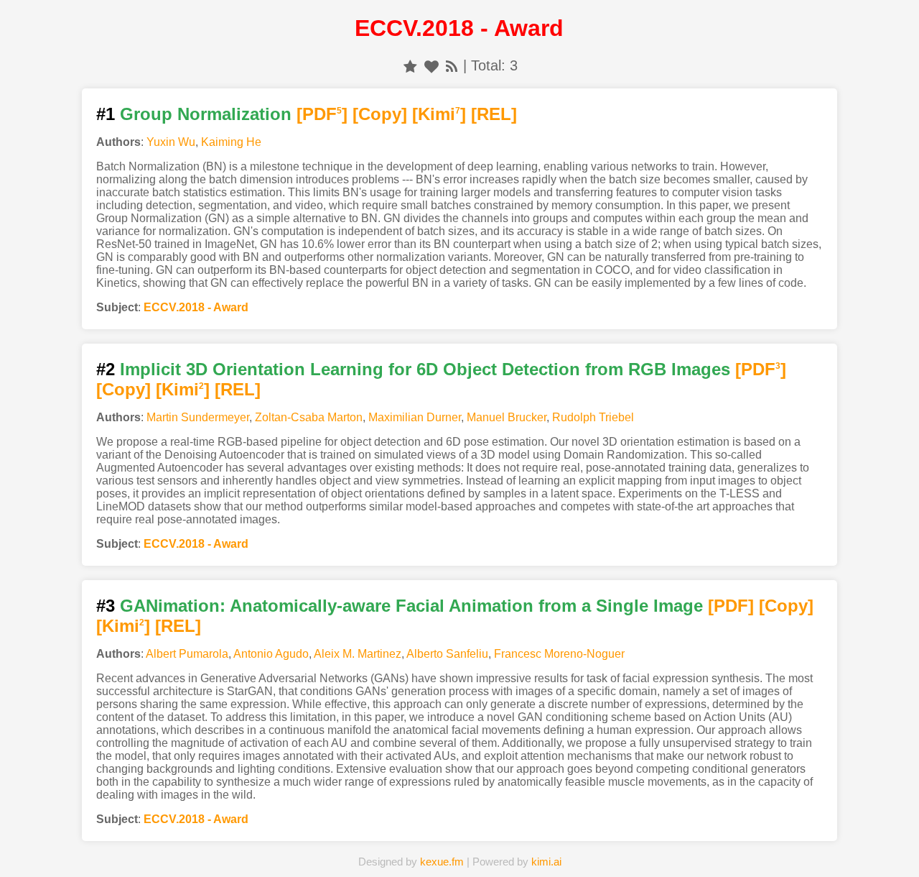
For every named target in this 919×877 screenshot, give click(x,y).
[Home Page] (312, 844)
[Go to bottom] (882, 858)
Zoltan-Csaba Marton (309, 417)
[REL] (494, 114)
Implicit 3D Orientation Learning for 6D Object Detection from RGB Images (425, 369)
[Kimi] (439, 114)
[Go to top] (882, 831)
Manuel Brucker (506, 417)
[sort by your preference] (431, 65)
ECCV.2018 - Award (196, 307)
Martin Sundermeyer (197, 417)
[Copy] (380, 114)
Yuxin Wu (170, 142)
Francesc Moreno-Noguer (559, 654)
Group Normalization (205, 114)
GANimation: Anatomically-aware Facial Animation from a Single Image (411, 605)
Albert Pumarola (187, 654)
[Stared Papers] (459, 844)
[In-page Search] (385, 844)
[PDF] (322, 114)
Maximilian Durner (414, 417)
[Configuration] (532, 844)
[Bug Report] (606, 844)
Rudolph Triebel (593, 417)
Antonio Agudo (271, 654)
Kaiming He (231, 142)
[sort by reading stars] (410, 65)
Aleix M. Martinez (357, 654)
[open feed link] (451, 65)
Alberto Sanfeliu (447, 654)
